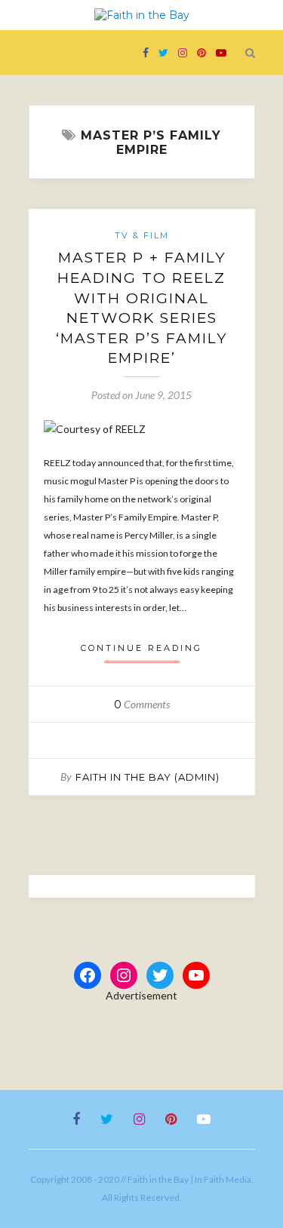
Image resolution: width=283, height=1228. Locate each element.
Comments (142, 704)
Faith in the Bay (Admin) (147, 777)
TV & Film (142, 235)
